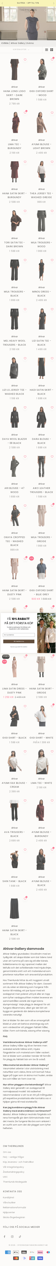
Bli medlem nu (19, 641)
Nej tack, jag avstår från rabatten (18, 647)
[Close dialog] (53, 615)
